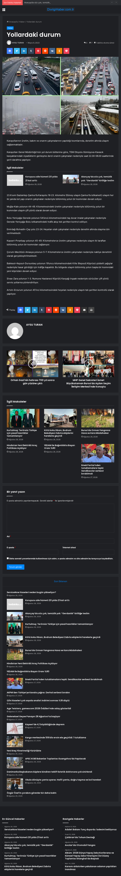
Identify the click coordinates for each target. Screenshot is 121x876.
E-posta (11, 547)
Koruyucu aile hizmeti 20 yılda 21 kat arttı (47, 600)
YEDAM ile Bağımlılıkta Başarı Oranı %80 (59, 447)
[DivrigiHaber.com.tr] (60, 9)
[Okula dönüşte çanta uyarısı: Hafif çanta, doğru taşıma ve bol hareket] (15, 783)
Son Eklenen (60, 581)
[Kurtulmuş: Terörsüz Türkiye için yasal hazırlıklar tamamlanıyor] (23, 418)
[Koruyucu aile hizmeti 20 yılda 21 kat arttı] (15, 180)
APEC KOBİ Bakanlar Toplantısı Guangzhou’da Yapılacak (55, 758)
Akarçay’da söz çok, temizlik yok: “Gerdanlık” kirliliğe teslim (51, 2)
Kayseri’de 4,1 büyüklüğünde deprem (44, 724)
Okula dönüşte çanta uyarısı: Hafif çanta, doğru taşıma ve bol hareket (63, 779)
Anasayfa (13, 22)
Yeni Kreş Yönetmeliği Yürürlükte (24, 750)
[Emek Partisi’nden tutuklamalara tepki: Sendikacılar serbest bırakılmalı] (97, 453)
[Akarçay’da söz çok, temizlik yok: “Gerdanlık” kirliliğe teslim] (71, 179)
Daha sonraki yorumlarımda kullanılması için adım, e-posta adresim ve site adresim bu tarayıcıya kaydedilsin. (61, 558)
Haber (22, 22)
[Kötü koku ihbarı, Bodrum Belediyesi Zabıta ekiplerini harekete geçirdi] (60, 418)
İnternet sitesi (69, 547)
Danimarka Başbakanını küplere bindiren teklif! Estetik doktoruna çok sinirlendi (49, 771)
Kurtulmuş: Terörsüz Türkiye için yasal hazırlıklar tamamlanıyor (22, 433)
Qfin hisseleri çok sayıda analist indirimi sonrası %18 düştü (38, 700)
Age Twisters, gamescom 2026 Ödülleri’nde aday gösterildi (39, 708)
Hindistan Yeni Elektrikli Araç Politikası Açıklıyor (22, 447)
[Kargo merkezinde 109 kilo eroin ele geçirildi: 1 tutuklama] (15, 741)
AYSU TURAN (18, 43)
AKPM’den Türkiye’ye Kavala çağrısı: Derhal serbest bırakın (38, 692)
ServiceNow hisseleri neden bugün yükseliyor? (31, 592)
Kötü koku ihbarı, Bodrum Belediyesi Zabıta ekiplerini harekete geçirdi (58, 433)
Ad (9, 536)
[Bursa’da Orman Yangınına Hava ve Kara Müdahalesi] (97, 418)
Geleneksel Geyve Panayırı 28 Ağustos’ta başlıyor (33, 716)
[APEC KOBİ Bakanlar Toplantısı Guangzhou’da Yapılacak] (15, 762)
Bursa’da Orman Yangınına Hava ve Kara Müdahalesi (95, 432)
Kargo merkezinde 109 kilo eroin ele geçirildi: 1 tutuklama (55, 737)
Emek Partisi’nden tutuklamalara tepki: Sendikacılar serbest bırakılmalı (92, 469)
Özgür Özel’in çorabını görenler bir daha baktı (31, 792)
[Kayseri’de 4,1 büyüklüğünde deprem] (15, 728)
